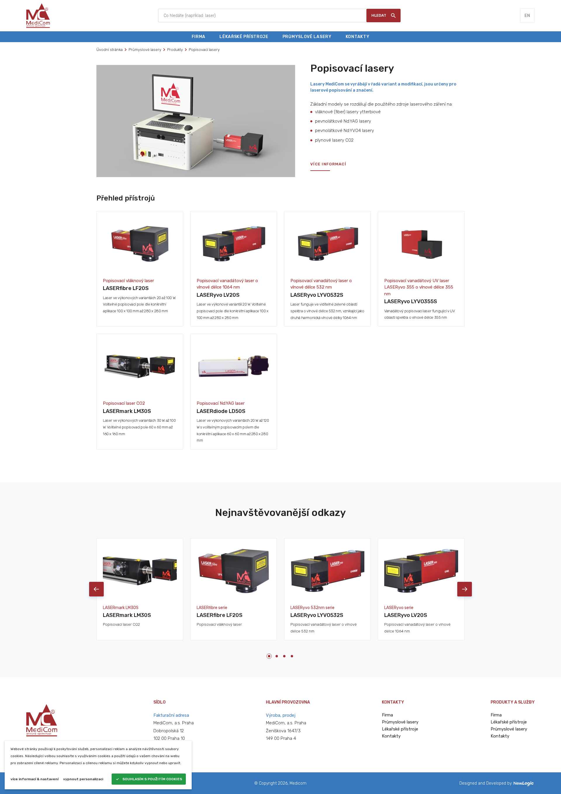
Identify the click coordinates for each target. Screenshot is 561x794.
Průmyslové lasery (145, 49)
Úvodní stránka (109, 49)
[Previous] (96, 589)
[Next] (464, 589)
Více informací (328, 164)
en (527, 15)
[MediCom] (38, 15)
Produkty (175, 49)
